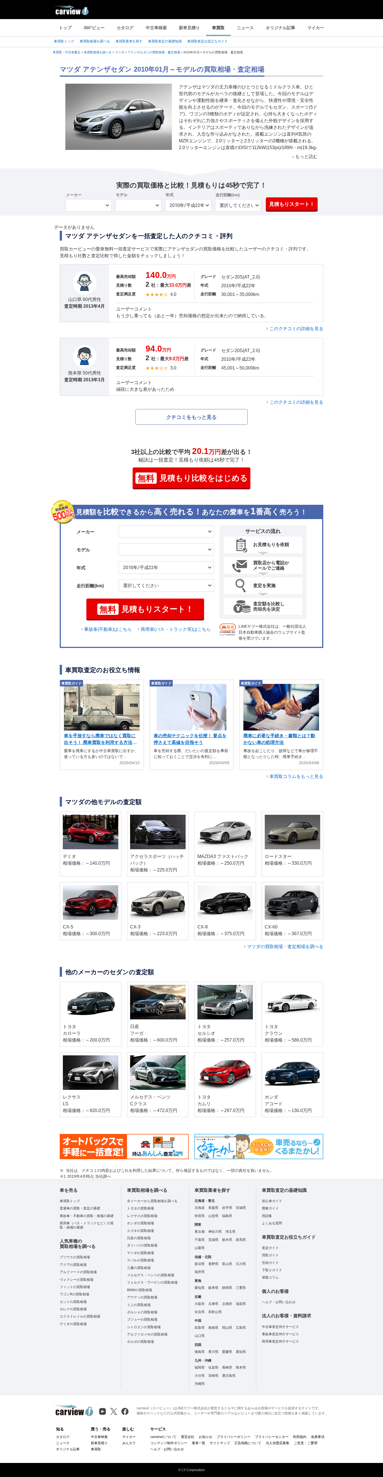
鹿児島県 (229, 1376)
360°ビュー (94, 27)
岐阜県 (213, 1288)
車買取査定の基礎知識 (165, 41)
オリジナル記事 (280, 27)
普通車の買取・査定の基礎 (80, 1208)
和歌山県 (215, 1312)
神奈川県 (215, 1232)
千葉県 (200, 1240)
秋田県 (200, 1216)
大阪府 (200, 1304)
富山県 (227, 1264)
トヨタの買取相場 (140, 1208)
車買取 (218, 27)
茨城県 (213, 1240)
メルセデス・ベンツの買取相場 (150, 1275)
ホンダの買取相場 (140, 1223)
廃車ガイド (270, 1208)
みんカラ (129, 1443)
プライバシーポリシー (233, 1437)
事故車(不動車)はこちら (108, 629)
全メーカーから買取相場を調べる (152, 1201)
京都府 (227, 1304)
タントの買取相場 (73, 1302)
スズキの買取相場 (140, 1231)
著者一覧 (198, 1443)
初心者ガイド (272, 1201)
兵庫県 (213, 1304)
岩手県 (227, 1208)
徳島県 (200, 1352)
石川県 (241, 1264)
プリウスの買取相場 (75, 1257)
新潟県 (200, 1264)
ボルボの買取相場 (140, 1342)
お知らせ (205, 1437)
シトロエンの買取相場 (144, 1327)
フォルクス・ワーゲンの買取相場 (152, 1282)
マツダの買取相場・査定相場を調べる (285, 946)
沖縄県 (200, 1384)
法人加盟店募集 (277, 1443)
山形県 (213, 1216)
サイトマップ (220, 1443)
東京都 (200, 1232)
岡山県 (227, 1328)
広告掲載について (247, 1443)
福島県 (227, 1216)
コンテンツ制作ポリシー (168, 1443)
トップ (65, 27)
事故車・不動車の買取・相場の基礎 (87, 1216)
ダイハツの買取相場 (142, 1245)
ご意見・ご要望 (305, 1443)
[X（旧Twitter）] (113, 1411)
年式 (170, 195)
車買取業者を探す (129, 41)
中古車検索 (156, 27)
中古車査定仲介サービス (280, 1327)
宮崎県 (213, 1376)
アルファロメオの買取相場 (147, 1334)
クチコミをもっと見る (191, 417)
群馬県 (241, 1240)
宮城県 (241, 1208)
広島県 (241, 1328)
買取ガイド (270, 1255)
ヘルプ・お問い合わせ (279, 1302)
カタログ (125, 27)
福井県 (200, 1272)
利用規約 (299, 1437)
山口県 (200, 1336)
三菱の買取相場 (139, 1268)
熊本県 (241, 1367)
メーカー (74, 195)
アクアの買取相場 (73, 1265)
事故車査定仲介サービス (280, 1334)
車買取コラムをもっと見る (296, 776)
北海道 (200, 1208)
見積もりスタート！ (292, 204)
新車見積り (189, 27)
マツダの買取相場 (140, 1253)
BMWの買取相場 (139, 1290)
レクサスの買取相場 (142, 1216)
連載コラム (270, 1277)
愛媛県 (227, 1352)
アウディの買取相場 (142, 1297)
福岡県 (200, 1367)
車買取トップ (64, 41)
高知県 (241, 1352)
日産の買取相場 (139, 1238)
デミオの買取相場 (73, 1324)
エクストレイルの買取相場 (80, 1316)
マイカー (315, 27)
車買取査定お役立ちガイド (207, 41)
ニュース (245, 27)
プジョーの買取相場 (142, 1319)
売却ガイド (270, 1263)
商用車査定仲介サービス (280, 1341)
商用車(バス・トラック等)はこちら (176, 629)
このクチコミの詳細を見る (296, 328)
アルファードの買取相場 (78, 1272)
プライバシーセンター (272, 1437)
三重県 (241, 1288)
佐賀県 (213, 1367)
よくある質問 (272, 1223)
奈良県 (200, 1312)
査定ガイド (270, 1248)
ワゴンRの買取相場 (74, 1294)
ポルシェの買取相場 (142, 1312)
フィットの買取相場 (75, 1287)
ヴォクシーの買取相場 (76, 1280)
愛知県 (200, 1288)
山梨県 (200, 1248)
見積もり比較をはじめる (193, 478)
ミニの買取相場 (139, 1305)
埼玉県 (230, 1232)
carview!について (163, 1437)
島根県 (213, 1328)
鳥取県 (200, 1328)
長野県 (213, 1264)
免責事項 (317, 1437)
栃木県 (227, 1240)
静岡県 (227, 1288)
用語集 (267, 1216)
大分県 (200, 1376)
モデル (122, 195)
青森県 (213, 1208)
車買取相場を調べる (95, 41)
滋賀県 (241, 1304)
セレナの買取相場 (73, 1309)
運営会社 (187, 1437)
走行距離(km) (228, 195)
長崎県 (227, 1367)
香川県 (213, 1352)
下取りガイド (272, 1270)
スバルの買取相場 (140, 1260)
